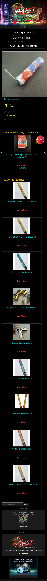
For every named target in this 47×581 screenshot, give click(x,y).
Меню (23, 27)
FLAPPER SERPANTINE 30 (21, 378)
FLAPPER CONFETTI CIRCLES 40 (22, 237)
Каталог (4, 42)
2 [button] (14, 172)
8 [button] (34, 172)
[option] (22, 152)
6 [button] (27, 172)
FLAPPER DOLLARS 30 (21, 449)
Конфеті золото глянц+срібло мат (22, 307)
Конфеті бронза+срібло (22, 343)
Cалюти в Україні (22, 37)
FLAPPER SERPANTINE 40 (21, 272)
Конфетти (11, 42)
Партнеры (23, 509)
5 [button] (24, 172)
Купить (22, 168)
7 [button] (31, 172)
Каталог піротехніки (22, 32)
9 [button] (37, 172)
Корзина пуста (28, 21)
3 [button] (17, 172)
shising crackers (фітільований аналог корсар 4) (22, 155)
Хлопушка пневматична (22, 413)
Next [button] (45, 153)
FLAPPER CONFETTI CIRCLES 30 (22, 201)
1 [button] (10, 172)
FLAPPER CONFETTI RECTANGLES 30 (21, 484)
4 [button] (20, 172)
